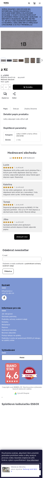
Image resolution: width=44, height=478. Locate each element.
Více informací (33, 460)
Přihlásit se (8, 271)
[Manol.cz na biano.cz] (12, 373)
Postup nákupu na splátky (11, 335)
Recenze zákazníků (9, 333)
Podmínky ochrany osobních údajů (14, 319)
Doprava (5, 327)
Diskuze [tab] (16, 109)
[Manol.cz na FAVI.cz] (29, 373)
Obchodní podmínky (9, 316)
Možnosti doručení (7, 79)
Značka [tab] (30, 109)
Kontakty (5, 322)
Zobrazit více (22, 237)
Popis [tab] (5, 109)
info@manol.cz (7, 291)
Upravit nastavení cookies (22, 389)
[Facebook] (4, 297)
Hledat (22, 357)
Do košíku (29, 87)
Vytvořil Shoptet (23, 393)
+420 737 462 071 (8, 293)
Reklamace (6, 325)
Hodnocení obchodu (22, 152)
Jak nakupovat (7, 314)
